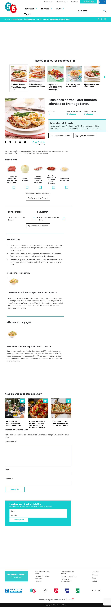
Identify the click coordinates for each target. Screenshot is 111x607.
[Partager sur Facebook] (5, 142)
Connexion (48, 2)
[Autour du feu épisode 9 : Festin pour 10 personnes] (15, 408)
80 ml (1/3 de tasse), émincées (51, 179)
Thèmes (14, 19)
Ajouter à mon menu (87, 136)
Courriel (9, 479)
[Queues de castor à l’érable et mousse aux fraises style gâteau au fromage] (38, 408)
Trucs (94, 578)
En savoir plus (16, 576)
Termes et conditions (69, 577)
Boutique (74, 2)
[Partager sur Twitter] (10, 142)
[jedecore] (67, 590)
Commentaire (11, 442)
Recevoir (21, 19)
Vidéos (27, 14)
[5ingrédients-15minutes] (33, 590)
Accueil (7, 19)
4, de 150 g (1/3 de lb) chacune (12, 179)
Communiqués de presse (67, 572)
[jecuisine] (56, 590)
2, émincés (25, 179)
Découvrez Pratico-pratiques (42, 577)
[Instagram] (105, 19)
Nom (7, 469)
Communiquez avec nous (42, 572)
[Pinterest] (101, 19)
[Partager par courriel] (25, 142)
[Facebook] (98, 19)
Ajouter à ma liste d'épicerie (38, 198)
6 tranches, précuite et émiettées (38, 179)
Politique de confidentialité (66, 580)
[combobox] (90, 11)
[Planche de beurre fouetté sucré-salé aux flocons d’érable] (61, 408)
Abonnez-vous (61, 2)
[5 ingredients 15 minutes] (13, 8)
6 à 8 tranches (64, 179)
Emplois (38, 581)
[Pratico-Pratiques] (14, 590)
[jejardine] (78, 590)
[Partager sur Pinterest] (15, 142)
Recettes (95, 572)
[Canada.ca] (69, 599)
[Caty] (45, 590)
